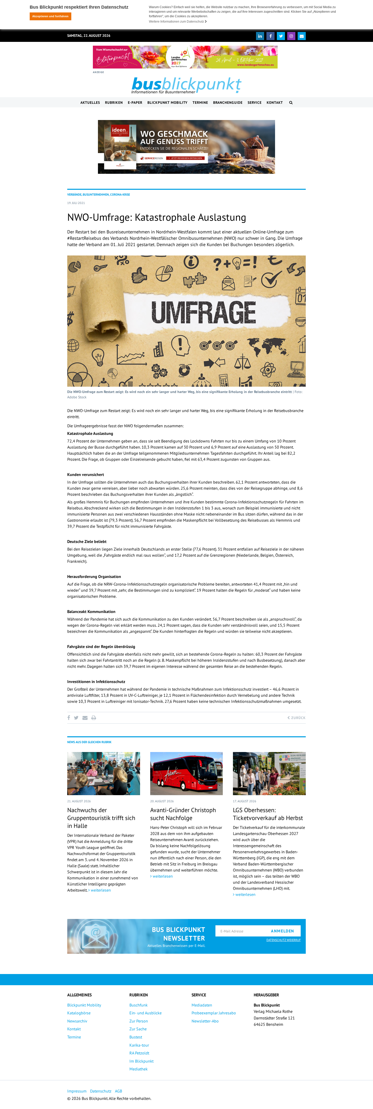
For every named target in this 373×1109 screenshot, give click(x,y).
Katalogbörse (79, 1012)
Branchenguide (228, 102)
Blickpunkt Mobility (167, 102)
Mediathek (138, 1068)
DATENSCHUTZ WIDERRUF (283, 940)
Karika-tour (139, 1045)
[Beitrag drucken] (93, 717)
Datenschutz (100, 1091)
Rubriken (114, 102)
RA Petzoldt (139, 1052)
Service (255, 102)
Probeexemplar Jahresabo (214, 1012)
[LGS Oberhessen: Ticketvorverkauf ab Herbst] (269, 773)
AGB (118, 1091)
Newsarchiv (77, 1020)
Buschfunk (138, 1005)
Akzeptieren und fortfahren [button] (50, 16)
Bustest (135, 1036)
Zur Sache (138, 1028)
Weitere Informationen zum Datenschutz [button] (177, 21)
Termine (200, 102)
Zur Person (138, 1020)
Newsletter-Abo (205, 1020)
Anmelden (282, 930)
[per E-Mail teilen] (84, 717)
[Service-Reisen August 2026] (186, 147)
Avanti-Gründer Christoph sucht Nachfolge (183, 814)
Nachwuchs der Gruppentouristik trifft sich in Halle (101, 818)
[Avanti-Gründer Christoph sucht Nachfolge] (186, 773)
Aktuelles (90, 102)
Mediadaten (202, 1005)
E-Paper (135, 102)
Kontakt (275, 102)
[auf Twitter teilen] (76, 717)
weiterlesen (100, 890)
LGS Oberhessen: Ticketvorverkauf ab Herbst (268, 814)
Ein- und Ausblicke (145, 1012)
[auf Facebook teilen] (69, 717)
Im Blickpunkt (141, 1061)
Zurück (298, 717)
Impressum (77, 1091)
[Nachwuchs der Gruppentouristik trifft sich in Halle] (103, 773)
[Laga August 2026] (185, 57)
